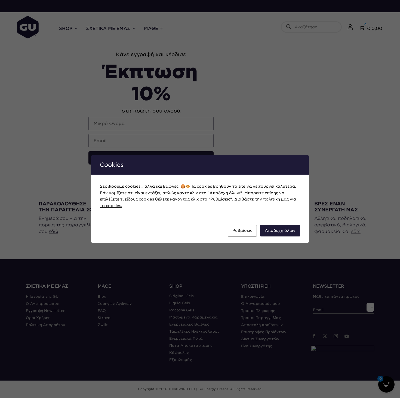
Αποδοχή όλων (280, 230)
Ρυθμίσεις (242, 230)
